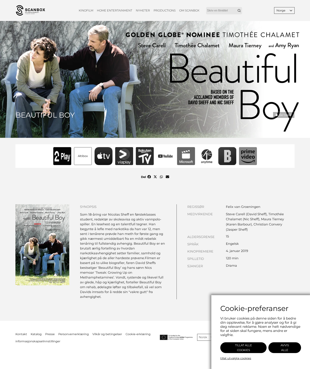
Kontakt (21, 334)
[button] (291, 10)
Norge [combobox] (280, 10)
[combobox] (224, 10)
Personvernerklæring (73, 334)
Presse (50, 334)
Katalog (36, 334)
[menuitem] (86, 10)
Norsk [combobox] (203, 337)
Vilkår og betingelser (107, 334)
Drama (231, 266)
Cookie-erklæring (138, 334)
